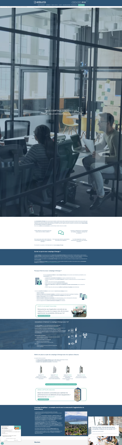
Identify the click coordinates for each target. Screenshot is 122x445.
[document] (61, 222)
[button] (120, 417)
